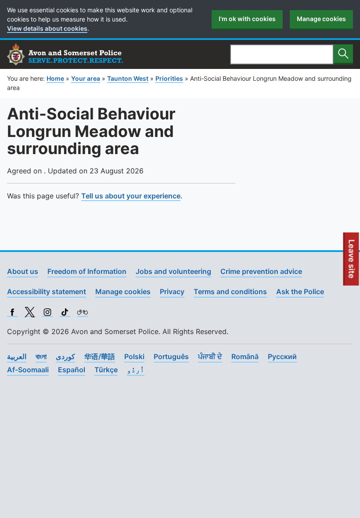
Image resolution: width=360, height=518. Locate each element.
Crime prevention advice (261, 271)
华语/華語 (99, 356)
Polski (134, 356)
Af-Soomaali (28, 369)
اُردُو (135, 369)
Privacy (172, 291)
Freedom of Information (86, 271)
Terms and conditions (230, 291)
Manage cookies (321, 18)
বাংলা (41, 356)
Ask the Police (300, 291)
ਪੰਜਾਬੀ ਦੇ (210, 356)
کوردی (65, 356)
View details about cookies (47, 28)
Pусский (282, 356)
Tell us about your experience (130, 195)
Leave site (352, 262)
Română (245, 356)
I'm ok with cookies (247, 18)
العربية (16, 356)
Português (171, 356)
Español (71, 369)
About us (22, 271)
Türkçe (106, 369)
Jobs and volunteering (173, 271)
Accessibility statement (46, 291)
